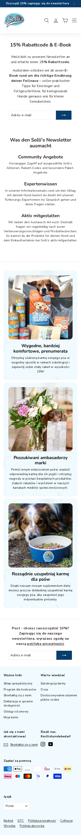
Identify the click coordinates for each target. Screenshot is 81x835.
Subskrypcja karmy (53, 683)
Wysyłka (9, 826)
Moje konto (11, 717)
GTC (20, 821)
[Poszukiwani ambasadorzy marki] (40, 419)
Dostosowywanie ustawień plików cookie (59, 697)
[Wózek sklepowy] (65, 20)
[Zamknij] (74, 3)
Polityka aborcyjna (32, 826)
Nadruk (8, 821)
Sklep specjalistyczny (18, 683)
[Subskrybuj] (63, 115)
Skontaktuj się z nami (17, 695)
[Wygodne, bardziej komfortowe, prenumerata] (40, 307)
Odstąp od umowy (16, 712)
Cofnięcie (66, 821)
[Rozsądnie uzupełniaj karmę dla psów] (40, 535)
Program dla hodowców (20, 690)
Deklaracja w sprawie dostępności (18, 704)
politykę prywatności (45, 643)
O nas (44, 690)
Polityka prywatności (42, 821)
